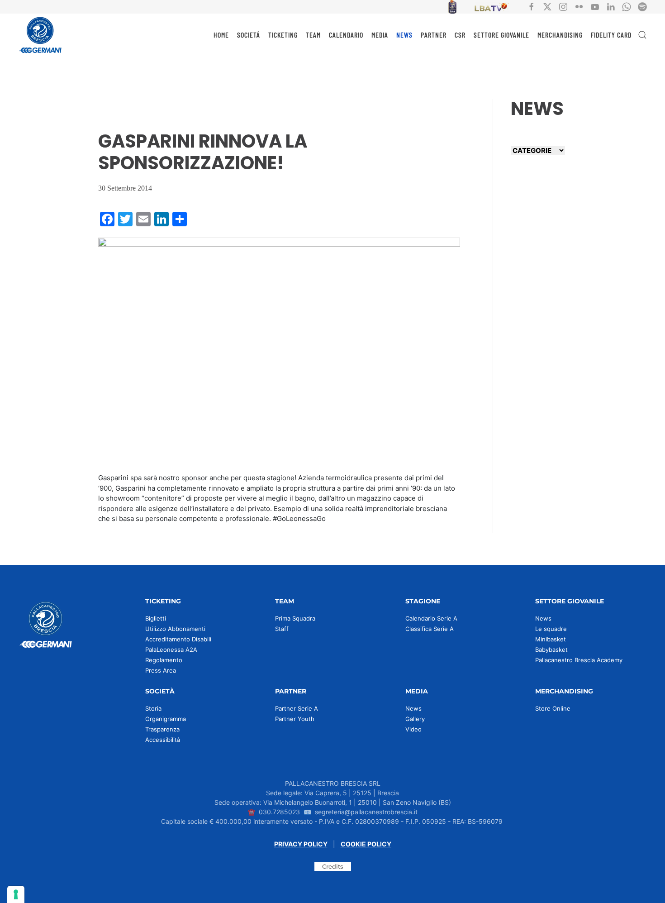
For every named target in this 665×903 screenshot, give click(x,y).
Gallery (415, 718)
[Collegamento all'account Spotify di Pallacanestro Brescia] (642, 6)
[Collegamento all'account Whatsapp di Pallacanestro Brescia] (626, 6)
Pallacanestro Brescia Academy (578, 660)
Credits (332, 866)
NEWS (404, 34)
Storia (153, 708)
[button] (642, 35)
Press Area (160, 670)
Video (413, 729)
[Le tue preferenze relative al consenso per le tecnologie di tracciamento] (15, 894)
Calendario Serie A (431, 618)
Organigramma (165, 718)
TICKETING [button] (283, 34)
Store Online (552, 708)
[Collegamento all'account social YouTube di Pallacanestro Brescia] (594, 6)
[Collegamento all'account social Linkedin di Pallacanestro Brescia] (610, 6)
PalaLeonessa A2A (171, 649)
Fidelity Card (611, 34)
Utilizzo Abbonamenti (175, 628)
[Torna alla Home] (40, 35)
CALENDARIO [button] (346, 34)
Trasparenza (162, 729)
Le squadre (551, 628)
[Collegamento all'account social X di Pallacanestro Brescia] (547, 6)
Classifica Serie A (429, 628)
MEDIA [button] (379, 34)
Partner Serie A (296, 708)
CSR (460, 34)
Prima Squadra (295, 618)
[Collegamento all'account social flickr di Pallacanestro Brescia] (579, 6)
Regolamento (163, 660)
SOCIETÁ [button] (248, 34)
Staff (282, 628)
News (543, 618)
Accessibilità (162, 739)
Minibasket (550, 639)
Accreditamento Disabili (178, 639)
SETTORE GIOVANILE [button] (501, 34)
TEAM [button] (313, 34)
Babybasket (551, 649)
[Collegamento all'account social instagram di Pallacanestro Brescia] (563, 6)
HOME (221, 34)
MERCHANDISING (560, 34)
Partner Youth (294, 718)
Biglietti (155, 618)
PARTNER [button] (433, 34)
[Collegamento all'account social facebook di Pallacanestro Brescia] (531, 6)
